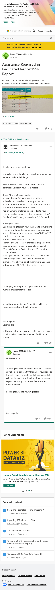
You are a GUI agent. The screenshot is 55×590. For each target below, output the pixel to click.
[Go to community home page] (19, 31)
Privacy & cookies (25, 575)
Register (41, 31)
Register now (9, 21)
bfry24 (23, 557)
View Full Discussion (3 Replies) (16, 139)
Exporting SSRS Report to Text (21, 520)
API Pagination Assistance (19, 530)
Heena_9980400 (17, 54)
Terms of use (40, 575)
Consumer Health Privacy (37, 584)
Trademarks (6, 581)
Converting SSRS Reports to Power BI (24, 554)
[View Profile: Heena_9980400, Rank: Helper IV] (5, 55)
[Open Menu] (51, 38)
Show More (9, 116)
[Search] (34, 31)
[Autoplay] (23, 490)
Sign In (49, 31)
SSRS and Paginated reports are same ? (25, 509)
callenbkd (24, 523)
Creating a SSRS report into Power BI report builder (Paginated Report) (27, 542)
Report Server (9, 38)
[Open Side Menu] (4, 31)
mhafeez (21, 547)
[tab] (26, 490)
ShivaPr (24, 513)
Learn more (36, 47)
